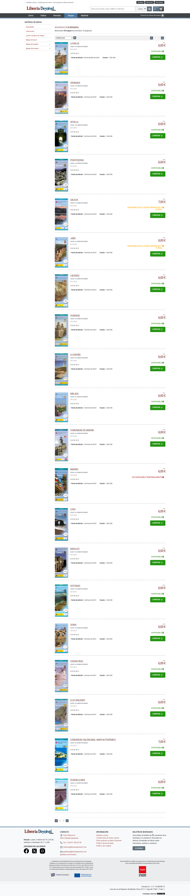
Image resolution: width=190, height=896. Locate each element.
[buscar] (149, 8)
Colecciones (30, 31)
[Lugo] (61, 524)
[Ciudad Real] (61, 676)
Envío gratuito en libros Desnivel (63, 2)
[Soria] (61, 638)
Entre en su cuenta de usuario (151, 15)
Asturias (75, 585)
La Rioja (74, 43)
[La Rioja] (61, 58)
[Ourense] (61, 330)
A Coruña (75, 354)
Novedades (30, 27)
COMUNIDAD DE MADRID (82, 430)
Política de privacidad (104, 843)
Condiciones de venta (45, 2)
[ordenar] (74, 37)
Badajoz (74, 549)
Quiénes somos (32, 2)
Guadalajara (77, 780)
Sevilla (74, 122)
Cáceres (74, 275)
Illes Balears (77, 700)
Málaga (74, 393)
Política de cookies (103, 846)
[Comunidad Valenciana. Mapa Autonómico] (61, 755)
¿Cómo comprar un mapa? (35, 35)
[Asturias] (61, 600)
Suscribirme (139, 848)
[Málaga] (61, 407)
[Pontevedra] (61, 175)
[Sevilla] (61, 136)
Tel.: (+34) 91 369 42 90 (72, 842)
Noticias (149, 2)
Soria (73, 624)
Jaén (73, 238)
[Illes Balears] (61, 715)
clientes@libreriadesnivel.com (74, 847)
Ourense (75, 315)
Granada (75, 82)
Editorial (159, 2)
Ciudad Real (76, 661)
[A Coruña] (61, 369)
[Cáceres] (61, 291)
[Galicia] (61, 214)
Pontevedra (77, 160)
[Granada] (61, 97)
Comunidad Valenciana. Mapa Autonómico (93, 739)
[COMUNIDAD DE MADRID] (61, 445)
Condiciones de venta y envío (107, 838)
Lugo (73, 509)
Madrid (74, 469)
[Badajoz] (61, 562)
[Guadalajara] (61, 795)
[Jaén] (61, 252)
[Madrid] (61, 484)
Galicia (74, 199)
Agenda (140, 2)
